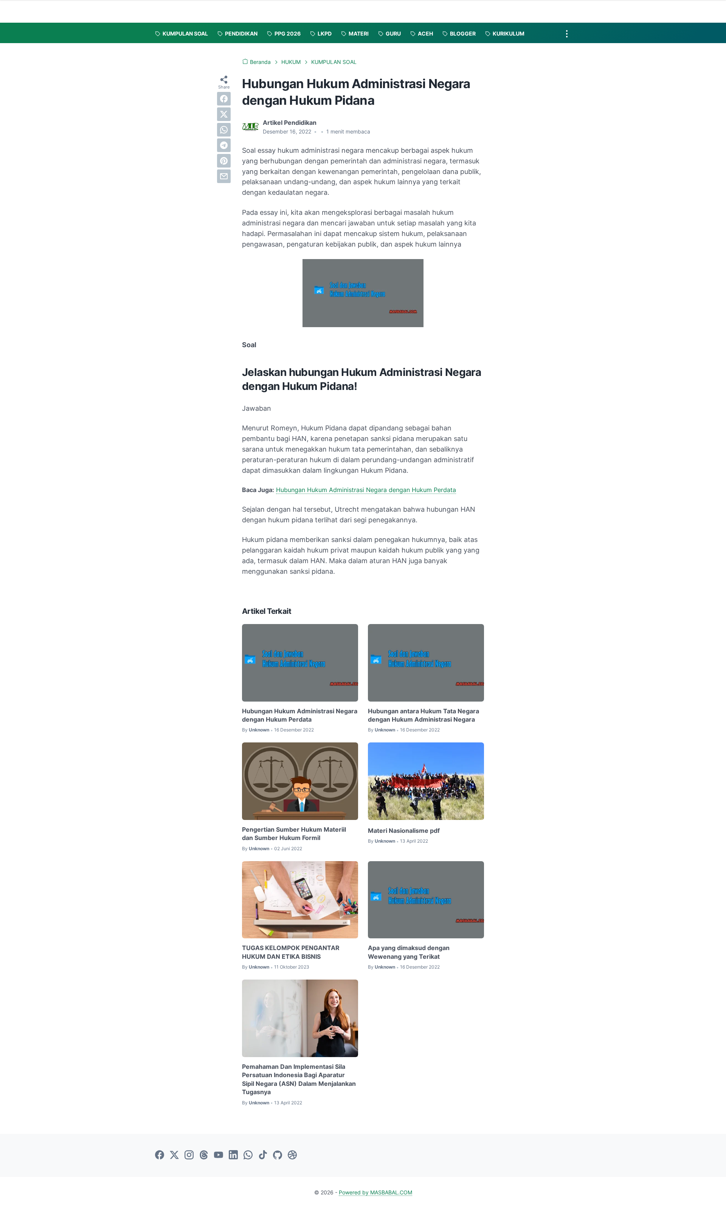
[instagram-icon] (189, 1155)
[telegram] (224, 145)
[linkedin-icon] (233, 1155)
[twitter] (224, 114)
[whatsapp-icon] (248, 1155)
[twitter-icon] (174, 1155)
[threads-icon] (203, 1155)
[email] (224, 176)
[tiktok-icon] (262, 1155)
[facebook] (224, 99)
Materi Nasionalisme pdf (404, 830)
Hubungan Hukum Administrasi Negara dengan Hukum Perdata (366, 490)
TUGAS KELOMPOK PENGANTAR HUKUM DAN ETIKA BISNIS (291, 952)
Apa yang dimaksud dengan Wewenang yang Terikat (409, 952)
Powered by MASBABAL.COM (375, 1192)
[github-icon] (277, 1155)
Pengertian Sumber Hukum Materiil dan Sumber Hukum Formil (294, 834)
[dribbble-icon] (292, 1155)
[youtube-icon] (218, 1155)
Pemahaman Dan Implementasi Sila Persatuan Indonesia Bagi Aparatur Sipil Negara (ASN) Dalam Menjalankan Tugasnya (299, 1079)
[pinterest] (224, 161)
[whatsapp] (224, 130)
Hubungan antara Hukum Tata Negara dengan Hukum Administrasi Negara (423, 715)
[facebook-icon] (159, 1155)
